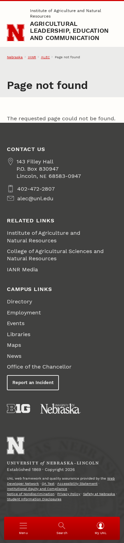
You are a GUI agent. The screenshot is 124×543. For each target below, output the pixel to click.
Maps (14, 345)
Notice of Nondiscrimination (30, 494)
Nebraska (15, 57)
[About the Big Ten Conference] (18, 408)
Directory (19, 301)
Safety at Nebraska (99, 494)
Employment (24, 312)
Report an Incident (33, 382)
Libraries (18, 334)
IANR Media (22, 269)
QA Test (48, 483)
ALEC (45, 57)
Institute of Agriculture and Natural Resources (65, 13)
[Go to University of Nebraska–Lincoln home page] (15, 33)
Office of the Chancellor (39, 366)
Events (15, 323)
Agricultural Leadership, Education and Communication (69, 30)
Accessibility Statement (77, 483)
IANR (32, 57)
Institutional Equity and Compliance (37, 489)
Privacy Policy (68, 494)
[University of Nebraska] (60, 408)
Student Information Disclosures (34, 499)
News (14, 356)
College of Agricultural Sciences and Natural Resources (55, 255)
